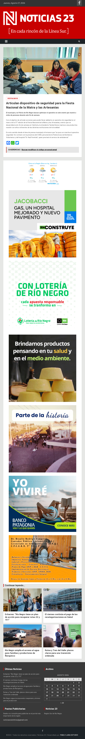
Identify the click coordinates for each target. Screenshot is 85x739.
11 (52, 689)
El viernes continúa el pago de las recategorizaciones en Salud (61, 615)
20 (63, 692)
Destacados (13, 98)
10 (47, 689)
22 (74, 692)
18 (52, 692)
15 (74, 689)
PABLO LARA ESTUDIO (69, 735)
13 (63, 689)
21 (68, 692)
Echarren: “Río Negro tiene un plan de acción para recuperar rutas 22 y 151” (22, 617)
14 (68, 689)
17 (47, 692)
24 (47, 696)
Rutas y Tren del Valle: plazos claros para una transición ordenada (59, 653)
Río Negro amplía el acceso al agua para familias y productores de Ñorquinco (22, 653)
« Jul (62, 703)
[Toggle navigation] (6, 41)
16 (79, 689)
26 (58, 696)
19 (58, 692)
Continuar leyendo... (15, 585)
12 (58, 689)
